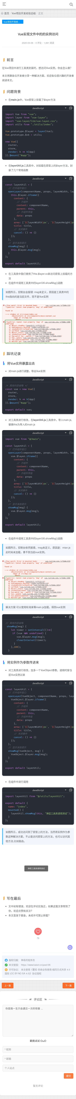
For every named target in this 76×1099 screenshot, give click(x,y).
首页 (6, 13)
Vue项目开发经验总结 (24, 13)
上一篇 (7, 985)
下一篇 (68, 985)
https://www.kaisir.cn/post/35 (35, 964)
